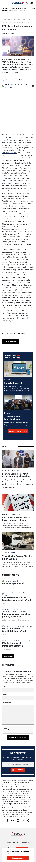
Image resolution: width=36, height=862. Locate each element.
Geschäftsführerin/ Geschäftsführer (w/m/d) (14, 629)
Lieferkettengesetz (13, 383)
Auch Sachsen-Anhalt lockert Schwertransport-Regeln (16, 518)
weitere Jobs (8, 656)
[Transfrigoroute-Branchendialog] (18, 402)
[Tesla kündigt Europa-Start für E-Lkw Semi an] (18, 541)
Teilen (23, 80)
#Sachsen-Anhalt (16, 514)
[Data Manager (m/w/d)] (10, 581)
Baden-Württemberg (15, 178)
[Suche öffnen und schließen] (26, 3)
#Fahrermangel (15, 470)
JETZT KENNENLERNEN (18, 431)
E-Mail (4, 686)
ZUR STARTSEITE (11, 341)
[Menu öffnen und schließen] (3, 3)
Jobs (10, 848)
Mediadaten (12, 843)
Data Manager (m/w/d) (13, 583)
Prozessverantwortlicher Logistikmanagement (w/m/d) (17, 598)
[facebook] (7, 820)
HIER (23, 316)
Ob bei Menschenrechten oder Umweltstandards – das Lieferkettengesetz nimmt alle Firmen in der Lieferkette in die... (17, 388)
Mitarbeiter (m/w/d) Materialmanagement (12, 644)
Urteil (25, 135)
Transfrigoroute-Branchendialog (12, 418)
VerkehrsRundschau (9, 153)
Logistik (5, 178)
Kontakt (25, 843)
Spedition (10, 140)
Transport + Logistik (24, 19)
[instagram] (18, 820)
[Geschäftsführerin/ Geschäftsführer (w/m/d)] (17, 626)
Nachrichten (12, 19)
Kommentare (10, 80)
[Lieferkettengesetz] (18, 369)
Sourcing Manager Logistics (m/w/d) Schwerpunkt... (16, 615)
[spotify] (28, 820)
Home (4, 19)
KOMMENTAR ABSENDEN (18, 737)
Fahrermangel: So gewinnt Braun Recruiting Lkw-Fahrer (16, 475)
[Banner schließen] (30, 850)
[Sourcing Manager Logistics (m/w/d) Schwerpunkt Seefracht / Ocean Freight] (18, 610)
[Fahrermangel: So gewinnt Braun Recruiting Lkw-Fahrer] (18, 459)
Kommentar (6, 703)
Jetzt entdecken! (18, 858)
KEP (21, 196)
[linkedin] (23, 820)
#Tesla (13, 552)
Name (4, 694)
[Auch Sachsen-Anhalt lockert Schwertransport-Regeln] (18, 502)
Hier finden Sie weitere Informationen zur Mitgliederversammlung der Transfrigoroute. (18, 424)
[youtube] (12, 820)
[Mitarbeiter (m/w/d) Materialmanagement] (16, 641)
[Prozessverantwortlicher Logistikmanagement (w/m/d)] (18, 594)
